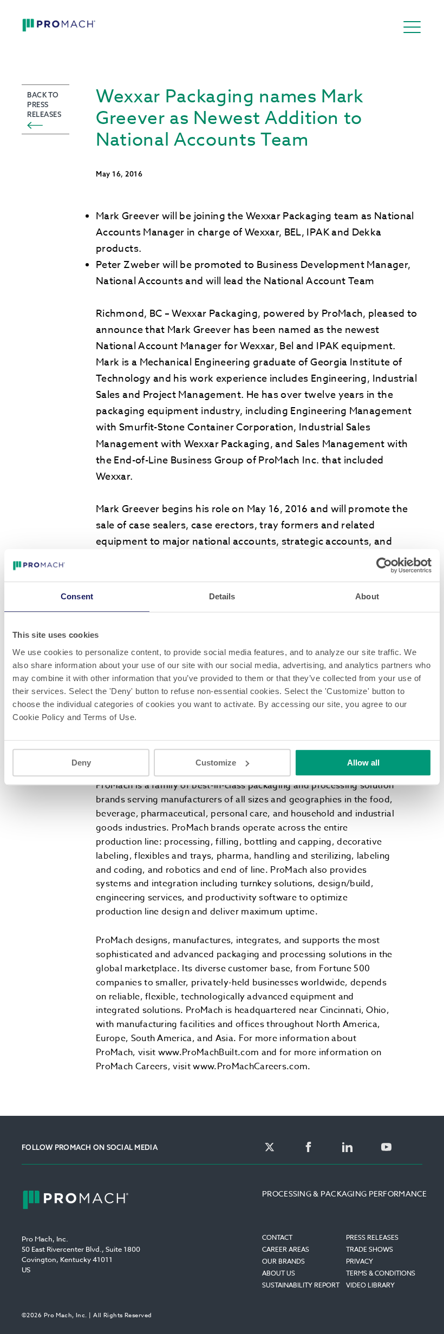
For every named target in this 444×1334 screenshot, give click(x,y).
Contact (277, 1237)
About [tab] (367, 596)
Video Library (370, 1285)
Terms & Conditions (380, 1273)
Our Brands (283, 1261)
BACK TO (44, 104)
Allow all (363, 762)
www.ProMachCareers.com (250, 1066)
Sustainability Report (300, 1285)
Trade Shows (369, 1249)
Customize (215, 762)
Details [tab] (222, 596)
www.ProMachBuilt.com (208, 1052)
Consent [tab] (77, 596)
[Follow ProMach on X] (269, 1147)
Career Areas (285, 1249)
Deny (81, 762)
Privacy (359, 1261)
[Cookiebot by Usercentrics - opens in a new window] (384, 565)
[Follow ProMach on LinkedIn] (347, 1147)
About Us (278, 1273)
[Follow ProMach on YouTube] (386, 1147)
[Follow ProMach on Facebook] (308, 1147)
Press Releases (372, 1237)
